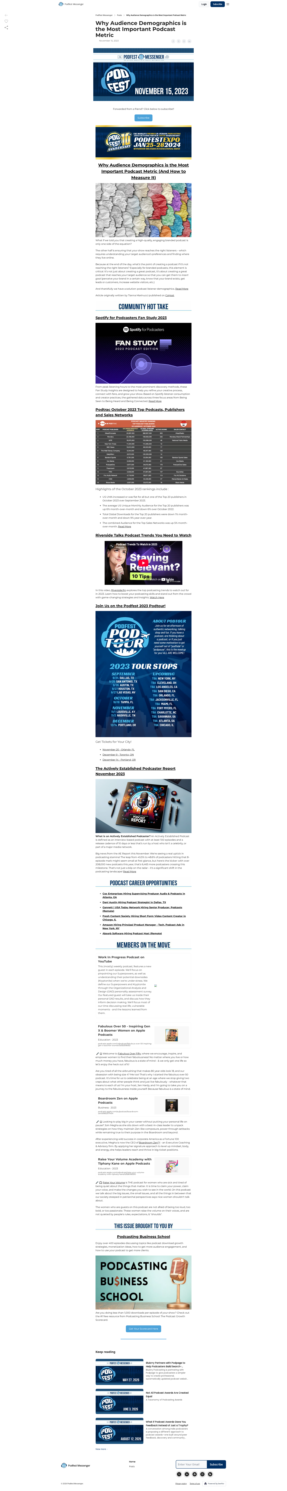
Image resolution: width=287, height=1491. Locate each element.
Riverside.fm (118, 590)
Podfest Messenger (104, 15)
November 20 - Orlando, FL (119, 749)
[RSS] (210, 1474)
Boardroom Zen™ (149, 1142)
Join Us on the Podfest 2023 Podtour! (130, 606)
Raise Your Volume (114, 1182)
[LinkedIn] (187, 1474)
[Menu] (228, 3)
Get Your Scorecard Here (143, 1328)
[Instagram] (202, 1474)
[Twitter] (179, 1474)
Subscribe (217, 4)
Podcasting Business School (143, 1236)
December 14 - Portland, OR (119, 759)
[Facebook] (194, 1474)
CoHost (169, 295)
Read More (181, 288)
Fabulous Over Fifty (129, 1053)
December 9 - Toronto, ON (118, 754)
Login (204, 4)
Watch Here (157, 597)
